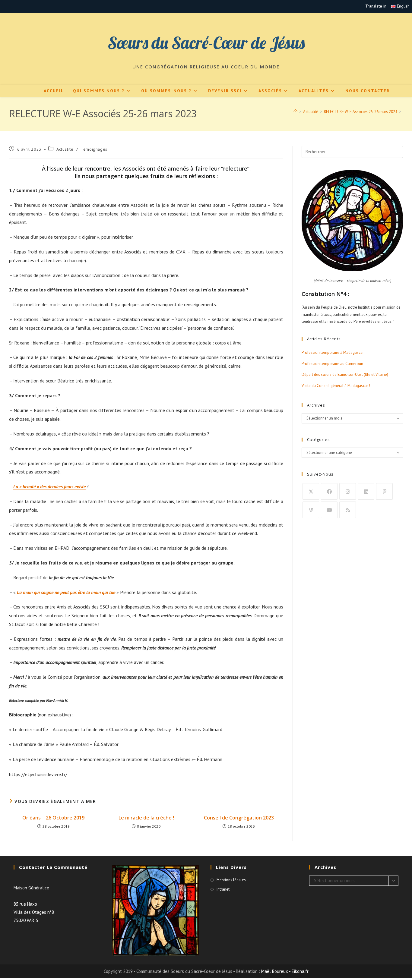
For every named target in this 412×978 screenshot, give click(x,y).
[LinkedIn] (366, 491)
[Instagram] (347, 491)
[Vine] (311, 510)
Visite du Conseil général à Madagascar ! (336, 385)
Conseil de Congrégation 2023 (239, 817)
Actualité (64, 149)
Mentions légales (231, 879)
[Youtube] (329, 510)
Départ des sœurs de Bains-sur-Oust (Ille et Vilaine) (345, 374)
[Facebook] (329, 491)
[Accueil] (295, 111)
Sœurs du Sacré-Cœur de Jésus (206, 42)
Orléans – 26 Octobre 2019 (53, 817)
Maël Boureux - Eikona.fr (285, 971)
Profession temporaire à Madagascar (333, 352)
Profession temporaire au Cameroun (332, 363)
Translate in (375, 6)
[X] (311, 491)
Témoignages (94, 149)
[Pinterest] (384, 491)
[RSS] (347, 510)
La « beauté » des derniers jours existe (49, 486)
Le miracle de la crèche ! (146, 817)
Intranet (223, 889)
